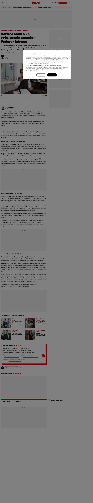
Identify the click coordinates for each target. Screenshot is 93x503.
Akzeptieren (52, 74)
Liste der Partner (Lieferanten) (31, 70)
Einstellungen (41, 74)
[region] (47, 64)
